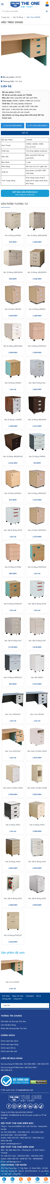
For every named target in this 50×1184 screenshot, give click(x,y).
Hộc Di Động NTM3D (13, 567)
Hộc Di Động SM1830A (37, 420)
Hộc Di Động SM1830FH (37, 272)
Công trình (17, 999)
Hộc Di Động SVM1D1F (13, 604)
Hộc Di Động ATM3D (13, 235)
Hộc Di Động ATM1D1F (13, 935)
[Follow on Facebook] (8, 1106)
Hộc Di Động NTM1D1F (37, 346)
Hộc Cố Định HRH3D (13, 309)
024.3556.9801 (10, 1132)
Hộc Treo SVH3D (12, 982)
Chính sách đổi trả (8, 1048)
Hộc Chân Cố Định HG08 (37, 788)
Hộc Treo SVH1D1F (13, 751)
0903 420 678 (12, 1138)
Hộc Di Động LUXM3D (13, 420)
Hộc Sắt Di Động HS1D (13, 530)
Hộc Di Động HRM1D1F (37, 493)
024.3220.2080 (21, 1135)
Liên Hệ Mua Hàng (8, 1025)
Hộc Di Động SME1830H (13, 272)
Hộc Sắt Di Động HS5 (37, 641)
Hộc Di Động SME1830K (13, 346)
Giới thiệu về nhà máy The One (13, 1021)
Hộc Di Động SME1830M (37, 235)
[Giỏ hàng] (47, 6)
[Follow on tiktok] (41, 1106)
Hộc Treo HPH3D (37, 714)
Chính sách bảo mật (9, 1051)
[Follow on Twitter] (19, 1106)
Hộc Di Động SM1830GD (13, 456)
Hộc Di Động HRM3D (37, 309)
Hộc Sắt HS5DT (37, 677)
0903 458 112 (25, 1138)
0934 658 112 (38, 1138)
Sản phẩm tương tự (14, 203)
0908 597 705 (25, 1159)
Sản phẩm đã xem (13, 952)
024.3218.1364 (37, 1132)
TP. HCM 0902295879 (38, 126)
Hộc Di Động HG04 (12, 862)
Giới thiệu (6, 996)
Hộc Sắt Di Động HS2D (37, 604)
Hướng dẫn (6, 999)
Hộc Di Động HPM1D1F (13, 677)
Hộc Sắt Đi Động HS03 (37, 898)
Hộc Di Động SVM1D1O (37, 567)
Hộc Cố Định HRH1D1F (37, 530)
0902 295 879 (12, 1159)
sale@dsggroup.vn (13, 1143)
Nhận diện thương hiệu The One (14, 1028)
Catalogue (30, 996)
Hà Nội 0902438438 (13, 126)
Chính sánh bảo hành (9, 1041)
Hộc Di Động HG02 (37, 825)
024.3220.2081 (7, 1135)
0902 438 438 (6, 1141)
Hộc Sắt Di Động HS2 (12, 641)
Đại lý (38, 996)
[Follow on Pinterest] (25, 1106)
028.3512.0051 (23, 1156)
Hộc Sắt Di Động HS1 (37, 383)
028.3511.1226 (37, 1156)
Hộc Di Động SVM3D (13, 383)
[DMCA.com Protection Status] (38, 1082)
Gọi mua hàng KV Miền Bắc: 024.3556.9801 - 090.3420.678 (25, 1064)
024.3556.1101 (24, 1132)
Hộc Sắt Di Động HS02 (13, 898)
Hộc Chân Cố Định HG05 (13, 788)
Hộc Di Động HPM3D (37, 456)
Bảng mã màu (17, 996)
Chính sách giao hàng (9, 1044)
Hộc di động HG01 (13, 825)
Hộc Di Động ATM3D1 (12, 493)
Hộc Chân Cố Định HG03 (37, 751)
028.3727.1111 (10, 1156)
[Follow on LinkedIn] (30, 1106)
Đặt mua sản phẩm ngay (25, 193)
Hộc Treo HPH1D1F (13, 714)
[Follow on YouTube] (35, 1106)
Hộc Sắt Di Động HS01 (37, 862)
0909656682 (38, 1159)
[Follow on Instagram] (14, 1106)
